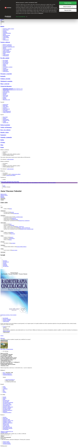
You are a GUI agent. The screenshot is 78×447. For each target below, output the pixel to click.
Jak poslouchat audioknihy (8, 402)
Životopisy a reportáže (7, 49)
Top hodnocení (6, 261)
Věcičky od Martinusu (6, 127)
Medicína (2, 196)
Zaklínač (4, 118)
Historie (4, 47)
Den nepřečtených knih (7, 427)
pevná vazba (14, 250)
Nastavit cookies (6, 441)
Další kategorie (6, 39)
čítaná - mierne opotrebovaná (24, 227)
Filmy (1, 145)
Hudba (2, 140)
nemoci (11, 237)
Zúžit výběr (3, 252)
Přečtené (2, 19)
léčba (10, 239)
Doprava (4, 398)
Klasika (4, 34)
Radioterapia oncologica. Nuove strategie (8, 314)
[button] (40, 328)
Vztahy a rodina (6, 50)
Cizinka (4, 121)
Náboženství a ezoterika (6, 81)
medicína (13, 238)
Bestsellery (5, 93)
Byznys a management (7, 45)
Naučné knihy (5, 69)
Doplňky (2, 21)
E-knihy (4, 387)
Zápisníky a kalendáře (6, 137)
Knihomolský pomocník (7, 428)
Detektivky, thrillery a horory (8, 28)
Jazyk (2, 231)
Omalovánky (5, 70)
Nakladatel (3, 245)
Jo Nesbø (5, 107)
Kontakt (4, 396)
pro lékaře (13, 243)
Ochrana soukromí (6, 442)
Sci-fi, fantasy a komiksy (7, 66)
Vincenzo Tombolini (7, 319)
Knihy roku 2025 (6, 91)
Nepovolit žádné (67, 10)
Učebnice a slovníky (5, 78)
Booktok (4, 98)
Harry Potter (5, 117)
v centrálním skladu (19, 216)
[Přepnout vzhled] (1, 23)
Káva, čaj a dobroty (5, 130)
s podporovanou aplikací (15, 174)
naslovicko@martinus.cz (10, 379)
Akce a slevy (5, 96)
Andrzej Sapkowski (7, 112)
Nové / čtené (3, 222)
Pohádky (4, 65)
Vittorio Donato (6, 321)
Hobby (4, 53)
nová (10, 224)
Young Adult (5, 63)
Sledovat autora (3, 194)
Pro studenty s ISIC (6, 409)
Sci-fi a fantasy (6, 29)
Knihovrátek (5, 418)
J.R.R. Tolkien (6, 106)
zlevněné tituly (16, 213)
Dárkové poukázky (5, 125)
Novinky (4, 94)
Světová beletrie (6, 37)
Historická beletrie (6, 35)
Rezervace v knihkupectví (8, 406)
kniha (10, 208)
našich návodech (10, 159)
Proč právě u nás (6, 400)
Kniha (4, 326)
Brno (4, 372)
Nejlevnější (5, 265)
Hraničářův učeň (6, 120)
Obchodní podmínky (7, 443)
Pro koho (2, 241)
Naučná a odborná (5, 42)
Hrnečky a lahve (4, 132)
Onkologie (2, 197)
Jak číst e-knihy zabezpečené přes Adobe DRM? (9, 181)
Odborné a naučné (4, 195)
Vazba (2, 248)
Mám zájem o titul (6, 99)
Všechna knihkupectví (7, 373)
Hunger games (6, 119)
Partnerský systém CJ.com (8, 420)
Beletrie (2, 26)
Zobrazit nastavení (67, 6)
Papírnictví (3, 135)
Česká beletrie (5, 36)
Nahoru (1, 335)
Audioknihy (5, 388)
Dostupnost (3, 215)
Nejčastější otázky (6, 405)
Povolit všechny (67, 3)
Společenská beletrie (7, 33)
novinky (12, 212)
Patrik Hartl (5, 105)
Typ (1, 207)
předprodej (14, 218)
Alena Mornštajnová (7, 111)
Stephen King (5, 104)
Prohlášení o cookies (7, 421)
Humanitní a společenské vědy (9, 46)
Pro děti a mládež (4, 58)
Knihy (4, 185)
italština (12, 232)
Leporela (4, 68)
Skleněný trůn (5, 122)
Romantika (5, 32)
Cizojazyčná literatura (6, 86)
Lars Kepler (5, 110)
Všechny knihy (6, 90)
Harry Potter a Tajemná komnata (6, 349)
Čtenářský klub (6, 424)
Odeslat (2, 436)
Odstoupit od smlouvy (7, 412)
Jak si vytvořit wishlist (7, 404)
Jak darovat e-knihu (6, 403)
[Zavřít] (0, 205)
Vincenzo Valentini (6, 320)
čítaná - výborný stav (20, 226)
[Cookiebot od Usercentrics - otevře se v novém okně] (8, 17)
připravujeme (15, 219)
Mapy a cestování (4, 83)
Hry (1, 20)
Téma (2, 235)
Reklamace (5, 411)
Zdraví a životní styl (7, 51)
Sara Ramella (5, 318)
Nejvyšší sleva (5, 266)
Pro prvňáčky (5, 61)
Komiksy (4, 30)
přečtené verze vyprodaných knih (26, 229)
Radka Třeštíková (6, 108)
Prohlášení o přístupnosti (7, 422)
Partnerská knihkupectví (7, 374)
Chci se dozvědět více (20, 16)
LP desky (2, 142)
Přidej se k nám (6, 423)
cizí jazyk (13, 233)
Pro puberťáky (6, 62)
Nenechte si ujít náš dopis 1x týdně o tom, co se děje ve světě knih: (13, 433)
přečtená (12, 225)
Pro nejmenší (5, 60)
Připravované (5, 95)
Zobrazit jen (3, 210)
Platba (4, 399)
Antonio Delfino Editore (21, 246)
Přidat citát (2, 338)
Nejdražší (5, 264)
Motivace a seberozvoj (7, 44)
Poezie (4, 38)
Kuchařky (3, 76)
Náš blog (4, 417)
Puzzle (2, 147)
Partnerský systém (6, 419)
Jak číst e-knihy (6, 401)
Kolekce (4, 97)
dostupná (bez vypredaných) (24, 220)
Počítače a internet (6, 52)
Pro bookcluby (6, 429)
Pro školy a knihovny (7, 408)
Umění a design (6, 54)
